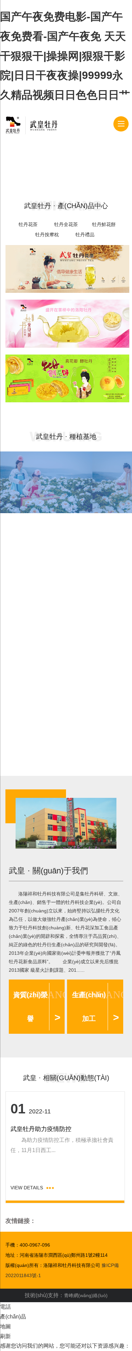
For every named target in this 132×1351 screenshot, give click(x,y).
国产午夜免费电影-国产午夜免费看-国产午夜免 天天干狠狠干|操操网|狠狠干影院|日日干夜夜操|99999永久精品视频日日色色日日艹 (65, 56)
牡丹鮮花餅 (104, 224)
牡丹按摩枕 (47, 234)
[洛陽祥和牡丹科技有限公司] (31, 124)
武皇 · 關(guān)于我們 (48, 870)
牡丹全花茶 (66, 224)
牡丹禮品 (84, 234)
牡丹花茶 (28, 224)
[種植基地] (46, 482)
